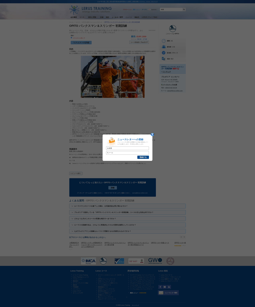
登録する (143, 157)
